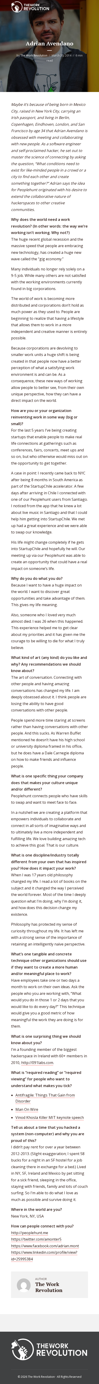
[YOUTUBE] (69, 1323)
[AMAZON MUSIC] (59, 1323)
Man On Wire (26, 1109)
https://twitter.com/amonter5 (36, 1239)
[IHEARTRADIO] (48, 1323)
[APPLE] (27, 1323)
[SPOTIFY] (16, 1323)
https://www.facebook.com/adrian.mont (45, 1245)
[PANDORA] (37, 1323)
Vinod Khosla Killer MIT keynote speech (49, 1117)
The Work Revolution (33, 55)
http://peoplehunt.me (29, 1232)
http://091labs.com (37, 1062)
